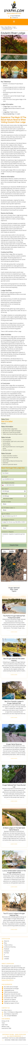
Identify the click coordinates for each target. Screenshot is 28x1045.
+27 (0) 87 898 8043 (15, 16)
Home (2, 27)
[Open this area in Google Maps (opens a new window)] (3, 581)
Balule (15, 28)
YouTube (6, 953)
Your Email (4, 477)
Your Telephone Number (7, 483)
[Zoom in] (24, 575)
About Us (6, 941)
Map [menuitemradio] (4, 551)
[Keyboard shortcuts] (11, 581)
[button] (14, 564)
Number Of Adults (6, 502)
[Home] (14, 4)
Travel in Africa (8, 945)
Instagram (7, 951)
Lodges (14, 27)
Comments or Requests (7, 532)
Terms (26, 581)
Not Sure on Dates (8, 498)
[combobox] (3, 485)
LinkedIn (6, 959)
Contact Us (15, 18)
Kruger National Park (7, 28)
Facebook (6, 949)
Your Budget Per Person (7, 520)
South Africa (8, 27)
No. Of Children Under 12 (8, 508)
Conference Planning (9, 947)
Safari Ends (4, 494)
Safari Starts (4, 489)
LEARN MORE (14, 631)
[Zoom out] (24, 578)
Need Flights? (4, 526)
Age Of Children (5, 514)
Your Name (4, 471)
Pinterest (6, 957)
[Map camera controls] (24, 570)
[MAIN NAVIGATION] (14, 22)
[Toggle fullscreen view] (24, 551)
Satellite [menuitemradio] (11, 551)
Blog (5, 943)
